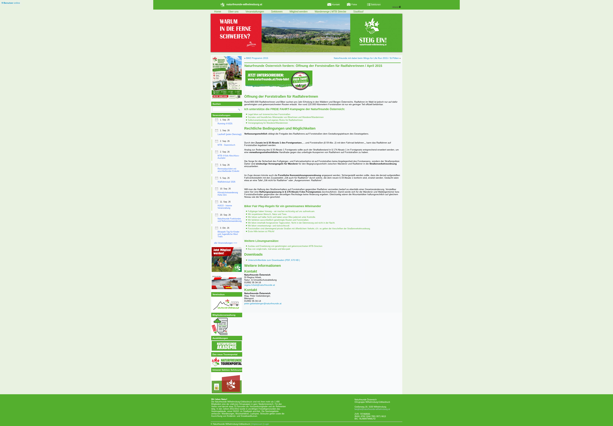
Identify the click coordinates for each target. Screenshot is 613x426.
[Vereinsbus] (227, 310)
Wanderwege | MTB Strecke (330, 11)
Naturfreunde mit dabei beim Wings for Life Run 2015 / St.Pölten (366, 58)
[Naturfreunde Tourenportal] (227, 365)
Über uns (233, 11)
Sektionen (277, 11)
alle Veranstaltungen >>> (225, 243)
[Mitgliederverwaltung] (227, 326)
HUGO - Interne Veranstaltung (225, 206)
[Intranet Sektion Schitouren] (227, 383)
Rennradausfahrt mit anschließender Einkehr (228, 170)
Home (217, 11)
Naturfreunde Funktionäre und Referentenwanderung (230, 219)
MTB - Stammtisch (226, 145)
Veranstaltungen (255, 11)
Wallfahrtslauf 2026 (226, 182)
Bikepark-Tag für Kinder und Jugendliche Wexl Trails (228, 234)
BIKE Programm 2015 (257, 58)
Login (266, 424)
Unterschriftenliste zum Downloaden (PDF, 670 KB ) (274, 260)
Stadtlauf (358, 11)
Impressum (257, 424)
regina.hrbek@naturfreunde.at (259, 285)
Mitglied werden (299, 11)
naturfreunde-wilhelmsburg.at (244, 4)
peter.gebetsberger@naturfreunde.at (262, 303)
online (11, 3)
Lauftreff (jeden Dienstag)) (230, 134)
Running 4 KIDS (225, 123)
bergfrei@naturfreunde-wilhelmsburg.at (372, 409)
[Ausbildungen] (227, 350)
